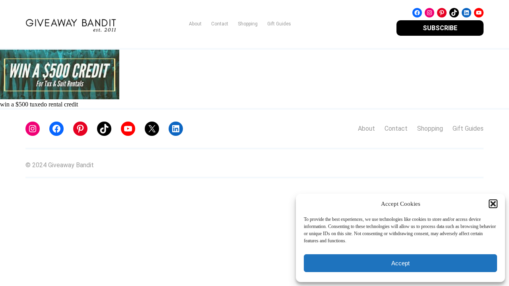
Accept (400, 263)
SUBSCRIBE (440, 28)
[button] (493, 204)
